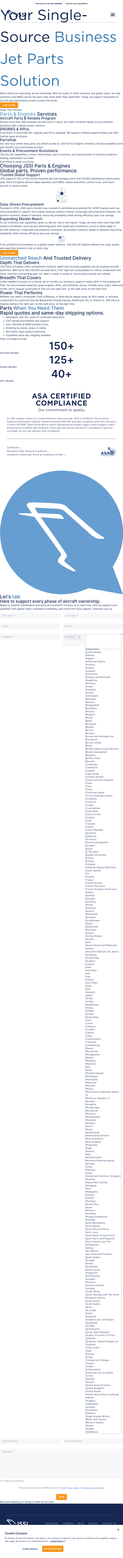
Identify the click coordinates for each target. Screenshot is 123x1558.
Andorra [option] (90, 664)
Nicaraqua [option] (91, 1144)
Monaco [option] (90, 1101)
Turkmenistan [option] (93, 1369)
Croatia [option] (90, 817)
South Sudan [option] (93, 1304)
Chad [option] (89, 783)
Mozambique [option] (93, 1116)
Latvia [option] (89, 1023)
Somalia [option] (90, 1288)
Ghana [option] (89, 904)
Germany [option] (91, 901)
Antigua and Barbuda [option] (98, 677)
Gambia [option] (90, 895)
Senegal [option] (90, 1260)
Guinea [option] (90, 932)
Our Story (51, 1523)
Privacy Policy (73, 1488)
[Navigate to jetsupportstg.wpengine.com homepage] (16, 14)
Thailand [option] (90, 1344)
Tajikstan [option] (90, 1338)
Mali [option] (88, 1067)
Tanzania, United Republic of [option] (102, 1341)
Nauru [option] (89, 1126)
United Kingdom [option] (95, 1388)
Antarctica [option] (92, 674)
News (80, 1523)
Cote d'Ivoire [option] (93, 814)
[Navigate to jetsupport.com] (17, 1523)
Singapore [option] (91, 1272)
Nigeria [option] (90, 1151)
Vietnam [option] (90, 1413)
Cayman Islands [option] (95, 776)
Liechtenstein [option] (93, 1039)
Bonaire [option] (90, 733)
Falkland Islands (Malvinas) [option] (101, 867)
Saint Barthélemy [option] (95, 1222)
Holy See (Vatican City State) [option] (102, 951)
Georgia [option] (90, 898)
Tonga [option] (89, 1357)
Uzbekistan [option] (92, 1403)
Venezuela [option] (91, 1410)
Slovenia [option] (90, 1282)
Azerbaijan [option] (92, 695)
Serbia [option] (89, 1263)
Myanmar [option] (91, 1120)
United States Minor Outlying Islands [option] (102, 1396)
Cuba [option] (89, 820)
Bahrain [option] (90, 702)
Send (61, 1496)
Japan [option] (89, 995)
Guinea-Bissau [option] (94, 935)
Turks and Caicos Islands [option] (99, 1372)
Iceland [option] (90, 964)
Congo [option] (89, 805)
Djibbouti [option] (91, 836)
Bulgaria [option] (90, 755)
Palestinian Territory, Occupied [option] (103, 1176)
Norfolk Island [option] (94, 1157)
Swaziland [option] (91, 1322)
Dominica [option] (91, 839)
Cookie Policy (56, 1541)
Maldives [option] (91, 1063)
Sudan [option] (89, 1313)
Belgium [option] (90, 714)
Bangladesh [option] (92, 705)
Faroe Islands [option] (93, 870)
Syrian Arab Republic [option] (98, 1332)
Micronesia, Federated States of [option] (102, 1093)
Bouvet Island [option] (93, 742)
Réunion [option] (90, 1210)
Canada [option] (90, 770)
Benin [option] (89, 720)
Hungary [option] (90, 960)
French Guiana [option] (94, 882)
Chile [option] (88, 786)
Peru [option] (88, 1188)
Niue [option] (88, 1154)
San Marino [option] (92, 1250)
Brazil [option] (89, 745)
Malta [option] (89, 1070)
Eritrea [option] (89, 858)
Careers (68, 1523)
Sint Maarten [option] (93, 1275)
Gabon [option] (89, 892)
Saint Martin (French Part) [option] (100, 1235)
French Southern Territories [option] (101, 889)
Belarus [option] (90, 711)
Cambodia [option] (92, 764)
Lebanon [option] (91, 1026)
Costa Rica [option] (92, 811)
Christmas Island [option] (95, 792)
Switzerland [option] (92, 1329)
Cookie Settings (30, 1548)
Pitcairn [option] (90, 1194)
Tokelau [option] (90, 1354)
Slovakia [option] (90, 1279)
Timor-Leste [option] (92, 1347)
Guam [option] (89, 923)
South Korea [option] (93, 1301)
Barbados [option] (91, 708)
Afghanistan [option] (92, 649)
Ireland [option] (90, 979)
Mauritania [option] (92, 1079)
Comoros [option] (91, 801)
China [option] (89, 789)
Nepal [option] (89, 1129)
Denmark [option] (91, 833)
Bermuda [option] (91, 724)
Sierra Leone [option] (93, 1269)
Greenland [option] (92, 914)
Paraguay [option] (91, 1185)
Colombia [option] (91, 798)
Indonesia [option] (91, 970)
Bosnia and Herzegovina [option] (100, 736)
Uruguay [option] (90, 1400)
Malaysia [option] (91, 1060)
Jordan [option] (90, 1001)
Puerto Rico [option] (92, 1204)
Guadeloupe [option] (93, 920)
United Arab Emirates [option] (98, 1385)
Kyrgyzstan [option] (92, 1017)
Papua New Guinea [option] (96, 1182)
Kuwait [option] (90, 1014)
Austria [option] (90, 692)
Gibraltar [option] (91, 907)
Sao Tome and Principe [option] (99, 1254)
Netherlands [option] (93, 1132)
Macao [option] (89, 1048)
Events (93, 1523)
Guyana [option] (90, 939)
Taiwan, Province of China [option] (100, 1335)
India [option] (88, 967)
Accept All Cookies (53, 1548)
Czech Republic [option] (94, 829)
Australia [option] (91, 689)
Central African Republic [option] (100, 780)
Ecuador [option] (90, 845)
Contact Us (109, 1523)
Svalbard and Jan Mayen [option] (100, 1319)
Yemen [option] (89, 1425)
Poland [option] (90, 1197)
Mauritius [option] (91, 1082)
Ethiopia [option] (90, 864)
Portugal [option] (91, 1201)
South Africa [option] (93, 1291)
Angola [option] (90, 667)
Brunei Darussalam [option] (96, 752)
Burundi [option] (90, 761)
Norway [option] (90, 1163)
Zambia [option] (90, 1428)
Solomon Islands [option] (95, 1285)
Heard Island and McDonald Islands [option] (101, 947)
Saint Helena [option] (93, 1226)
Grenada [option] (91, 917)
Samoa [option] (89, 1247)
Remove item (72, 643)
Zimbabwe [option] (92, 1431)
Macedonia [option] (92, 1051)
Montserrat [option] (92, 1110)
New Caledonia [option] (94, 1138)
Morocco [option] (91, 1113)
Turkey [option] (89, 1366)
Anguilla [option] (90, 670)
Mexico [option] (90, 1088)
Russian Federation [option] (97, 1216)
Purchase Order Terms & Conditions (27, 451)
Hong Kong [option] (92, 957)
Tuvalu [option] (89, 1375)
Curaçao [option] (90, 823)
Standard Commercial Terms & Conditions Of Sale (35, 454)
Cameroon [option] (92, 767)
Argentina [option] (91, 680)
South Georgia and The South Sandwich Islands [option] (102, 1296)
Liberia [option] (90, 1032)
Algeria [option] (90, 658)
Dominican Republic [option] (97, 842)
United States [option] (93, 1391)
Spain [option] (89, 1307)
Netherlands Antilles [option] (97, 1135)
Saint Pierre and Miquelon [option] (100, 1238)
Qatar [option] (89, 1207)
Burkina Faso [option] (93, 758)
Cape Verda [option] (92, 773)
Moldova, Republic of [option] (98, 1098)
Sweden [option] (90, 1325)
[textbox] (103, 638)
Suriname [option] (91, 1316)
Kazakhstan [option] (92, 1004)
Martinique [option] (92, 1076)
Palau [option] (89, 1173)
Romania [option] (91, 1213)
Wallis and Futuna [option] (96, 1419)
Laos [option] (88, 1020)
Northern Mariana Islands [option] (100, 1160)
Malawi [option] (90, 1057)
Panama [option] (90, 1179)
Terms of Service (91, 1488)
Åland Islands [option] (93, 652)
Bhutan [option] (90, 727)
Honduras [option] (91, 954)
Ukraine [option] (90, 1382)
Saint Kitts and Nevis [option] (97, 1229)
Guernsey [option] (91, 929)
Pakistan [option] (90, 1169)
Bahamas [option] (91, 699)
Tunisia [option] (89, 1363)
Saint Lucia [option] (92, 1232)
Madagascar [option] (93, 1054)
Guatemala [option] (92, 926)
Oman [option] (89, 1166)
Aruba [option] (89, 686)
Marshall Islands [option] (95, 1073)
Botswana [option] (91, 739)
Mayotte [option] (90, 1085)
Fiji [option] (87, 873)
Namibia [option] (90, 1123)
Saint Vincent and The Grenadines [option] (98, 1243)
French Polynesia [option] (95, 886)
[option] (103, 645)
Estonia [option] (90, 861)
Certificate (13, 447)
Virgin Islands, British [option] (98, 1416)
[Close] (118, 1529)
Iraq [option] (88, 976)
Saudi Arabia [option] (93, 1257)
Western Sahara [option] (95, 1422)
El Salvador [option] (92, 851)
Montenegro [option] (93, 1107)
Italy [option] (88, 989)
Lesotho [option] (90, 1029)
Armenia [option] (90, 683)
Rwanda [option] (90, 1219)
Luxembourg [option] (93, 1045)
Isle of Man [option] (92, 982)
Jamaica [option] (90, 992)
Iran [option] (88, 973)
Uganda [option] (90, 1378)
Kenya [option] (89, 1007)
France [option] (90, 879)
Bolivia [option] (90, 730)
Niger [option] (89, 1148)
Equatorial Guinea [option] (96, 854)
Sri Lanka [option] (91, 1310)
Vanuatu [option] (90, 1407)
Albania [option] (90, 655)
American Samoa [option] (95, 661)
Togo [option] (88, 1350)
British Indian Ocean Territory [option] (102, 748)
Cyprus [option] (90, 826)
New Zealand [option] (93, 1141)
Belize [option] (89, 717)
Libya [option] (89, 1035)
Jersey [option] (89, 998)
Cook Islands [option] (93, 808)
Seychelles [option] (92, 1266)
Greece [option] (90, 911)
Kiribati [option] (90, 1010)
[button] (113, 14)
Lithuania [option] (91, 1042)
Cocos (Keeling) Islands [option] (99, 795)
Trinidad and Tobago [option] (97, 1360)
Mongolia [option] (91, 1104)
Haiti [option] (88, 942)
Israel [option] (89, 985)
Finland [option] (90, 876)
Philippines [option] (92, 1191)
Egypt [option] (89, 848)
